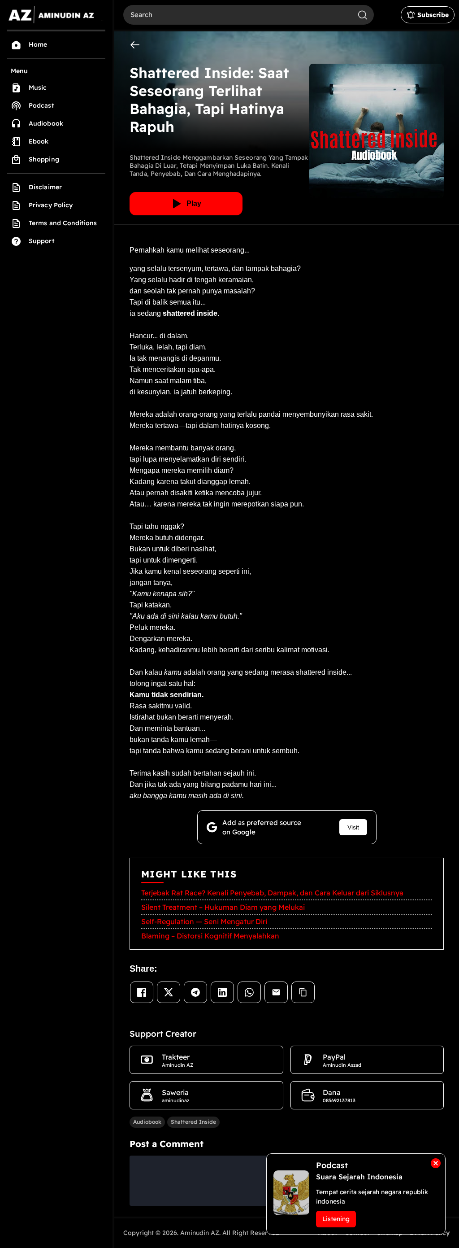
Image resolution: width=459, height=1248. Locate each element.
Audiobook (147, 1121)
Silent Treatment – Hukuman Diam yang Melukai (223, 907)
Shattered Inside (193, 1121)
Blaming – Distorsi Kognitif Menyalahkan (210, 935)
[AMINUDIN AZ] (56, 15)
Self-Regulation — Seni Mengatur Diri (204, 921)
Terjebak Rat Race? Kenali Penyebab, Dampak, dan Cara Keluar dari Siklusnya (272, 892)
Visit (353, 827)
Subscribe (433, 15)
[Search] (363, 15)
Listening (336, 1219)
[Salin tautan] (303, 992)
